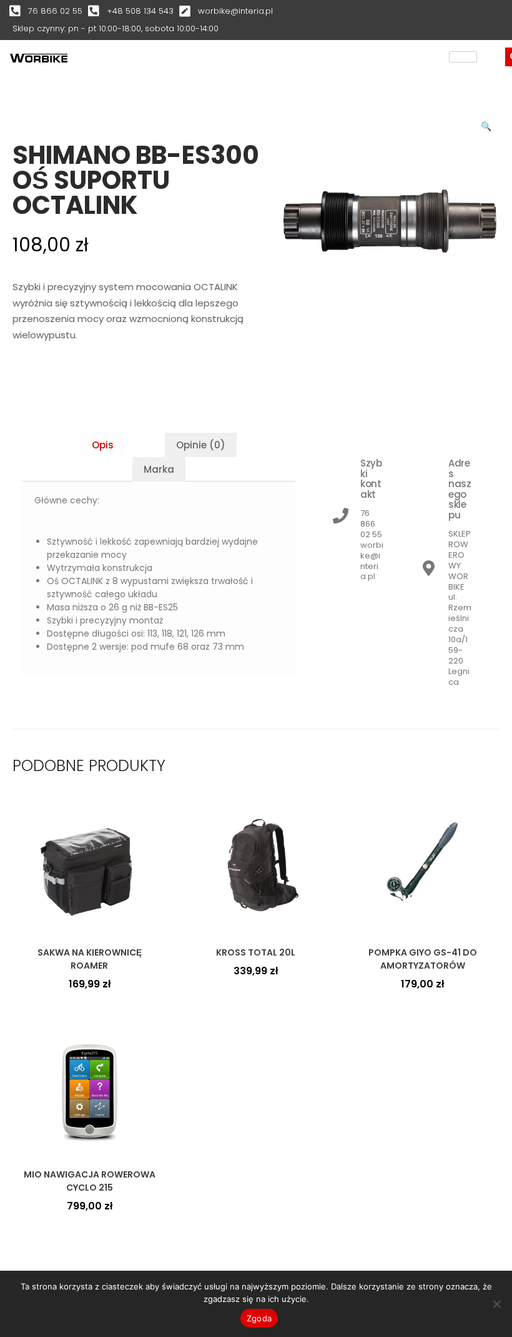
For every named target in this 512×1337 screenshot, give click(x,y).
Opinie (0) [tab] (200, 445)
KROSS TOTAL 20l (255, 952)
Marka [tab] (159, 469)
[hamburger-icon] (463, 57)
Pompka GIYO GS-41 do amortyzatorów (422, 959)
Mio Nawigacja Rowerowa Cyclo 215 (89, 1181)
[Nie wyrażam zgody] (496, 1304)
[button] (487, 124)
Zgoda (259, 1318)
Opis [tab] (103, 445)
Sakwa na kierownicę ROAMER (89, 959)
